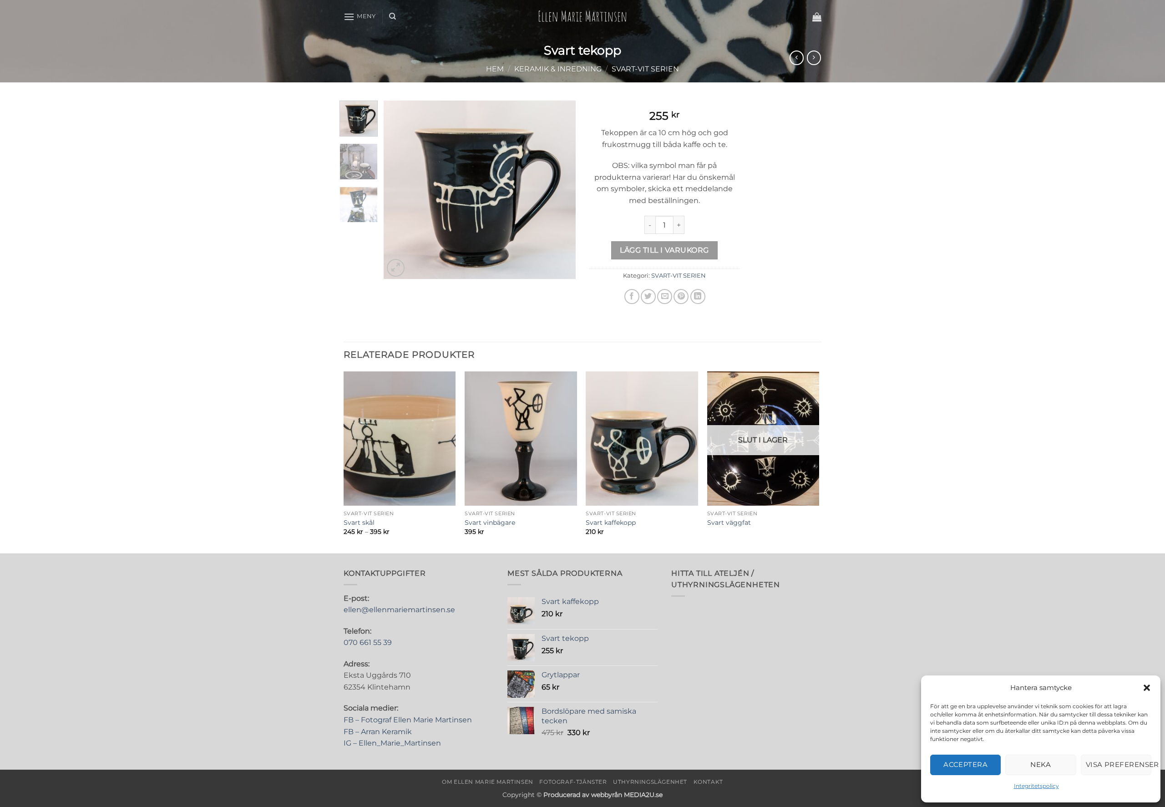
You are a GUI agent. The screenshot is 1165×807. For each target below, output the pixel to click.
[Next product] (797, 58)
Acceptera (965, 764)
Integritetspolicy (1036, 785)
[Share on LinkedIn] (697, 296)
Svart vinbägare (490, 522)
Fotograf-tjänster (573, 781)
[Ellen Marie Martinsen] (582, 16)
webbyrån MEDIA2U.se (627, 795)
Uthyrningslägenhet (650, 781)
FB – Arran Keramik (378, 731)
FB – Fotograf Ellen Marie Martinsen (408, 720)
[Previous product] (814, 58)
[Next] (560, 190)
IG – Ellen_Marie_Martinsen (392, 743)
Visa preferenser (1118, 764)
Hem (495, 69)
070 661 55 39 (368, 642)
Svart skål (359, 522)
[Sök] (392, 16)
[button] (1146, 687)
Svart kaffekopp (611, 522)
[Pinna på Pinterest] (681, 296)
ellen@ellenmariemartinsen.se (399, 609)
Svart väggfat (729, 522)
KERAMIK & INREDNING (558, 69)
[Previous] (399, 190)
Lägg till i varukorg (664, 250)
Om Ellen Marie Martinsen (487, 781)
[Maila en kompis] (664, 296)
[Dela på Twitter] (648, 296)
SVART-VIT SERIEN (645, 69)
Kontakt (708, 781)
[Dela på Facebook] (631, 296)
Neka (1040, 764)
